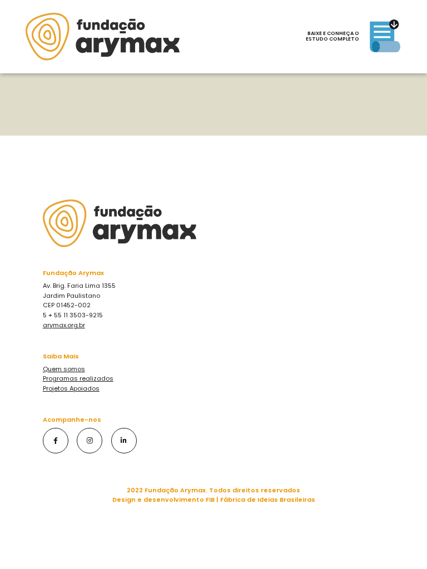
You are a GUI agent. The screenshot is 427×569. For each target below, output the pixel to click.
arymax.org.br (64, 325)
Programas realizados (78, 378)
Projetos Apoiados (71, 388)
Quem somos (64, 369)
